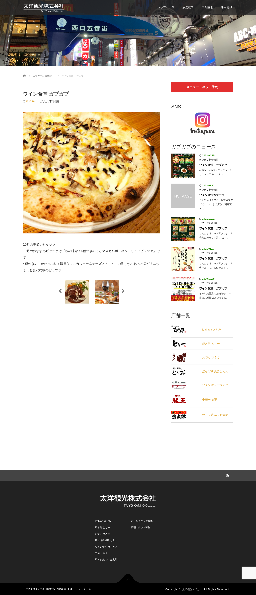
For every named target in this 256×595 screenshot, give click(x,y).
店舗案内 (188, 7)
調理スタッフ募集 (140, 527)
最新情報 (207, 7)
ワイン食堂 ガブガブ (213, 165)
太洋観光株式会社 (192, 589)
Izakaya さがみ (211, 329)
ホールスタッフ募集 (142, 521)
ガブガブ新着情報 (49, 101)
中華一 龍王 (209, 399)
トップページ (166, 7)
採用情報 (226, 7)
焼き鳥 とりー (211, 343)
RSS (227, 475)
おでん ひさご (211, 357)
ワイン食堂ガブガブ (211, 195)
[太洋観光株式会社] (43, 7)
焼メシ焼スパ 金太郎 (215, 414)
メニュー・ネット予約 (202, 87)
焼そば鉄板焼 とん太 (215, 371)
